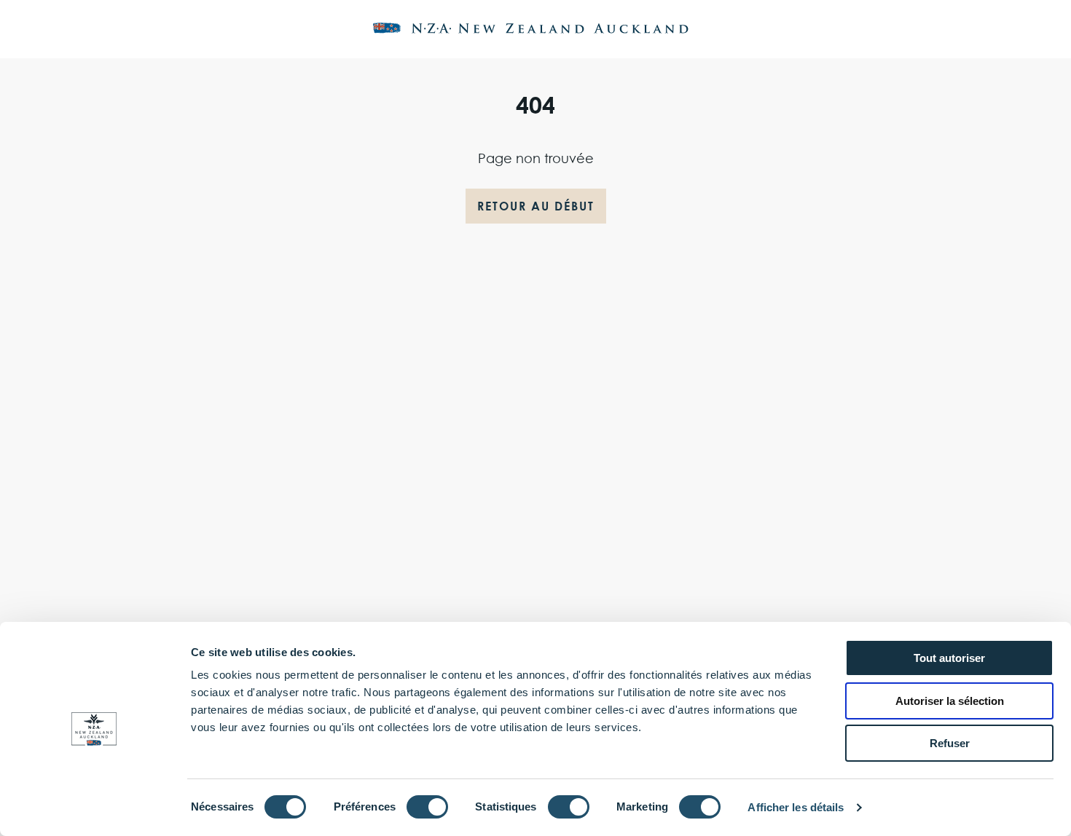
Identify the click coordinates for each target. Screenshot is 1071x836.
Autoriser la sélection (949, 701)
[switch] (427, 807)
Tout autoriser (949, 658)
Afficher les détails (796, 807)
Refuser (950, 743)
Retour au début (536, 206)
